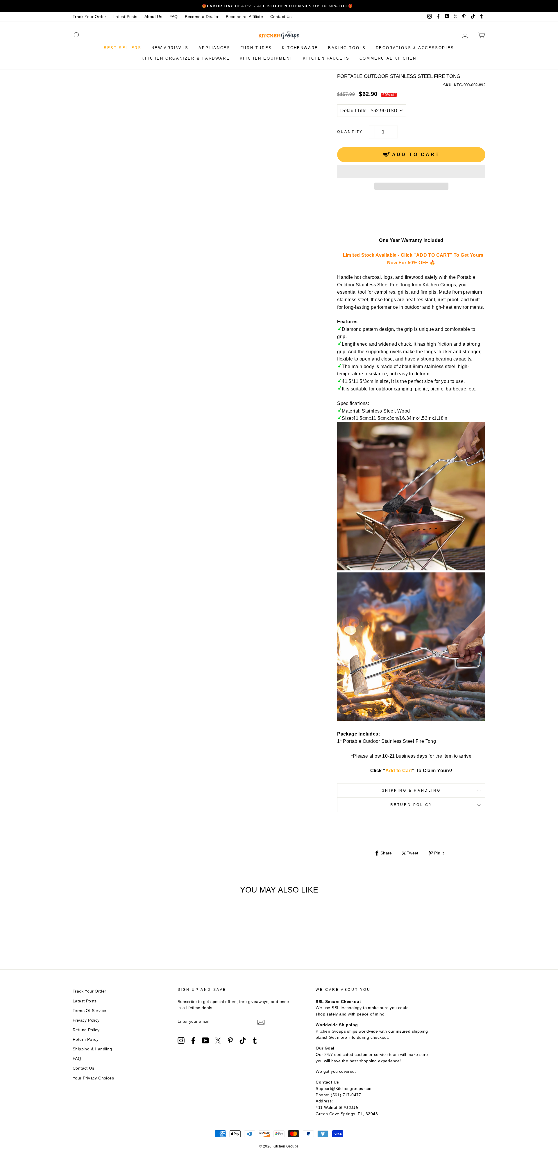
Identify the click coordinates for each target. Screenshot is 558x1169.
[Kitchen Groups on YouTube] (205, 1040)
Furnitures (256, 48)
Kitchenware (300, 48)
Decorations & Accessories (415, 48)
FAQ (173, 17)
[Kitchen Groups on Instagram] (181, 1040)
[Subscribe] (261, 1022)
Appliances (214, 48)
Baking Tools (347, 48)
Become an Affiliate (244, 17)
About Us (153, 17)
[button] (411, 171)
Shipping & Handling (411, 790)
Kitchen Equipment (266, 58)
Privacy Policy (86, 1020)
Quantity (350, 132)
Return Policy (411, 805)
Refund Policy (86, 1030)
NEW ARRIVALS (170, 48)
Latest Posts (125, 17)
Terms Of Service (89, 1011)
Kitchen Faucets (326, 58)
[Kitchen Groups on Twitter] (217, 1040)
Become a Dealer (202, 17)
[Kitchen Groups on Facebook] (193, 1040)
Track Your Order (89, 17)
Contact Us (281, 17)
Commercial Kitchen (388, 58)
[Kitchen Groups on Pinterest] (230, 1040)
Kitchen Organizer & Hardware (186, 58)
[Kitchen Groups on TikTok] (242, 1040)
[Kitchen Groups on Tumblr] (254, 1040)
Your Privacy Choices (93, 1078)
